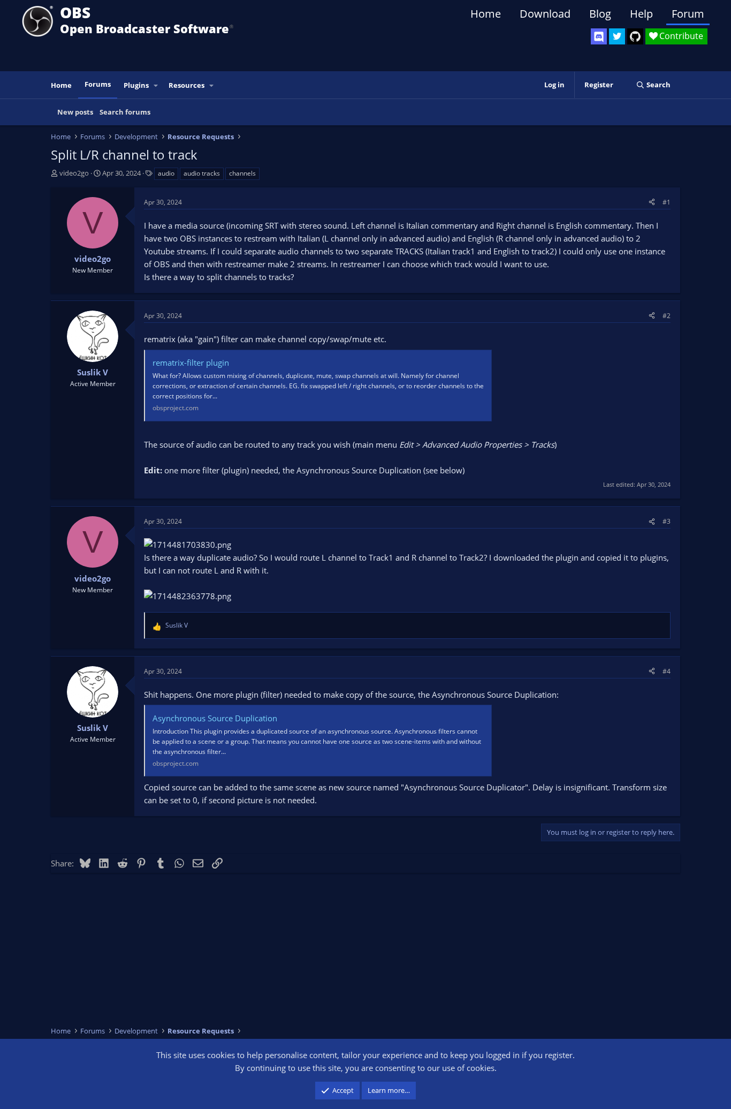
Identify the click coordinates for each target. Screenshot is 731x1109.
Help (641, 13)
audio (166, 173)
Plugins (136, 85)
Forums (98, 84)
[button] (156, 85)
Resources (186, 85)
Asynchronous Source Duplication (215, 718)
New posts (75, 112)
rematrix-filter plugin (191, 362)
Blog (600, 13)
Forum (688, 13)
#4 (667, 671)
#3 (667, 521)
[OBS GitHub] (635, 36)
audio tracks (202, 173)
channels (242, 173)
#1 (667, 202)
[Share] (652, 202)
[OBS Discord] (599, 36)
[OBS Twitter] (617, 36)
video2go (74, 173)
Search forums (125, 112)
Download (545, 13)
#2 (667, 315)
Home (485, 13)
